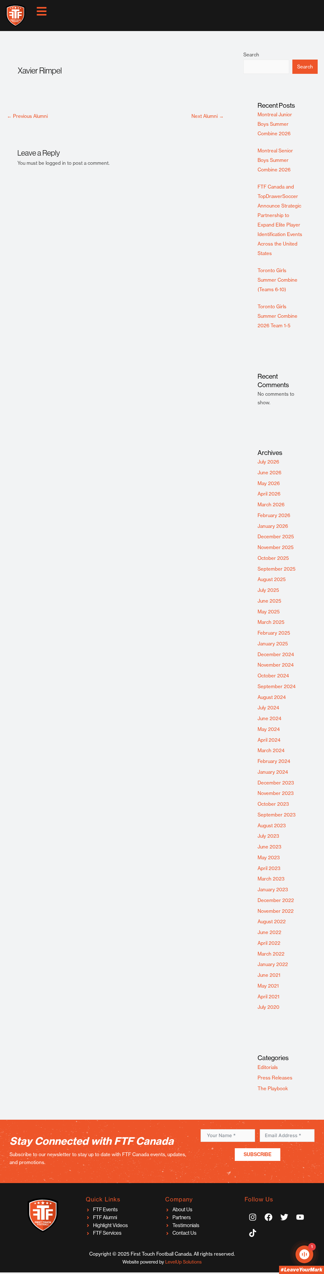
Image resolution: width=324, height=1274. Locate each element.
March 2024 (271, 750)
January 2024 (273, 772)
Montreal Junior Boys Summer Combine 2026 (275, 124)
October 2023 (273, 804)
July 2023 (268, 836)
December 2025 (276, 537)
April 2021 (268, 997)
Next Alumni (207, 116)
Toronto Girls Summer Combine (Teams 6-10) (277, 279)
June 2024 (269, 718)
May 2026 (269, 483)
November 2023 (276, 793)
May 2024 (269, 729)
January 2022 (273, 964)
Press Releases (275, 1078)
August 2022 (272, 922)
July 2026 (268, 462)
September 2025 (277, 569)
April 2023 (269, 868)
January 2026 (273, 526)
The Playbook (273, 1088)
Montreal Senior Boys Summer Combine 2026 (275, 160)
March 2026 (271, 505)
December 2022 (276, 900)
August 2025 (272, 579)
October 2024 (273, 676)
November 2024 (276, 665)
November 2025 (276, 547)
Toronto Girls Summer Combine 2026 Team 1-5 (277, 316)
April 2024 (269, 740)
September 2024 (277, 686)
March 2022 (271, 954)
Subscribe (257, 1154)
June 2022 (269, 932)
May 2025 (269, 612)
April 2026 (269, 494)
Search (251, 55)
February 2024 (274, 761)
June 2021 (269, 975)
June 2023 (269, 847)
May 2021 (268, 986)
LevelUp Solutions (183, 1261)
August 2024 (272, 697)
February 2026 (274, 515)
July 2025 (268, 590)
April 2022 (269, 943)
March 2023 (271, 879)
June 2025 (269, 601)
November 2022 (276, 911)
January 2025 (273, 644)
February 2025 (274, 633)
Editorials (268, 1067)
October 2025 (273, 558)
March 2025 (271, 622)
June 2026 (269, 473)
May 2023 (269, 858)
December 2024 (276, 654)
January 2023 (273, 890)
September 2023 (277, 815)
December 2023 (276, 783)
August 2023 (272, 826)
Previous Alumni (27, 116)
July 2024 (268, 708)
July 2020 (268, 1007)
